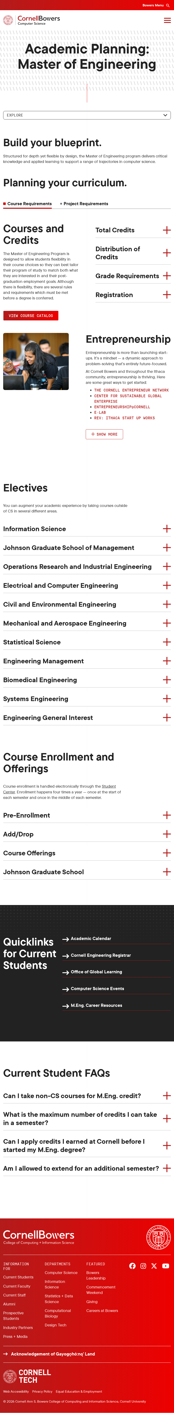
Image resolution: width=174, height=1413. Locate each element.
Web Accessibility (16, 1391)
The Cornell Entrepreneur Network (131, 390)
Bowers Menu (153, 5)
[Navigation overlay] (167, 20)
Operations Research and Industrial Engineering (77, 566)
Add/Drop (18, 834)
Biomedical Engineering (40, 679)
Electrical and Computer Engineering (60, 585)
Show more (107, 434)
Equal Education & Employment (79, 1391)
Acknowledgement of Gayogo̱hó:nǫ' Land (53, 1354)
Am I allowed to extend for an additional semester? (81, 1168)
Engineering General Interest (48, 717)
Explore (15, 115)
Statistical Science (32, 642)
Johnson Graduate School (43, 871)
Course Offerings (29, 853)
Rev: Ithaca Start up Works (124, 417)
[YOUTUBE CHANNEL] (165, 1266)
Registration (114, 294)
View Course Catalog (31, 315)
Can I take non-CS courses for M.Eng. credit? (72, 1095)
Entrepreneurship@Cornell (122, 406)
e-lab (100, 412)
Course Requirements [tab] (29, 203)
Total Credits (115, 230)
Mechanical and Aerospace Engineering (64, 623)
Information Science (34, 528)
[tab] (84, 203)
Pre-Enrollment (26, 815)
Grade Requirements (127, 275)
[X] (154, 1266)
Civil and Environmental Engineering (59, 604)
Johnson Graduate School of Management (68, 547)
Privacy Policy (42, 1391)
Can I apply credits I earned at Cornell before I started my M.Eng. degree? (74, 1145)
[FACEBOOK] (132, 1266)
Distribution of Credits (117, 252)
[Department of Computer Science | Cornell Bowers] (31, 20)
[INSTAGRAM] (143, 1266)
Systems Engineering (35, 698)
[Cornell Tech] (27, 1376)
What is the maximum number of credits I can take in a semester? (80, 1118)
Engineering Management (43, 661)
